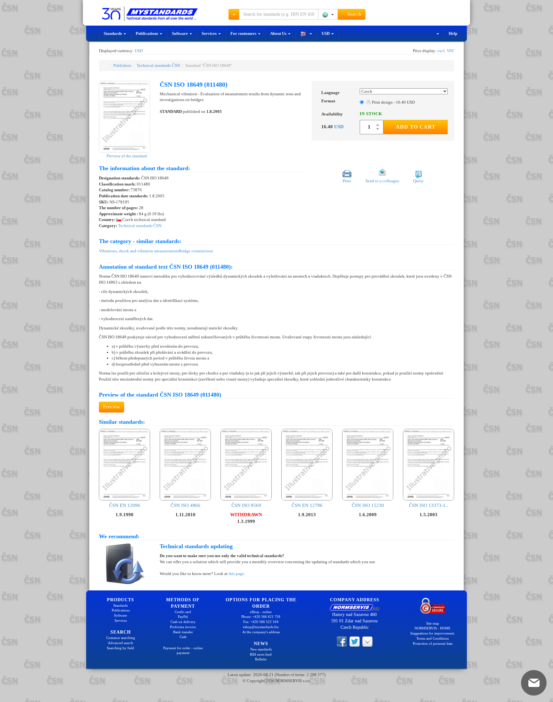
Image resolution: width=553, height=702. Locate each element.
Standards (113, 33)
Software (180, 33)
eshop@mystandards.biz (261, 627)
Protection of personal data (433, 643)
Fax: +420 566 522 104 (260, 622)
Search (353, 14)
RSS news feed (261, 654)
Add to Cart (416, 127)
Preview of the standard (126, 156)
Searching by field (120, 648)
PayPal (183, 617)
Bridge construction (196, 250)
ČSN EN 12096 (124, 505)
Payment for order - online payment (183, 650)
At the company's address (261, 632)
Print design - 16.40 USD (393, 102)
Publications (147, 33)
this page (236, 573)
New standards (261, 649)
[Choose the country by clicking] (328, 14)
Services (210, 33)
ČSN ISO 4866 (185, 505)
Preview (111, 407)
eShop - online (261, 612)
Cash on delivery (183, 622)
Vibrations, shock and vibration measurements (139, 250)
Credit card (183, 612)
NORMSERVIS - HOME (432, 628)
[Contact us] (367, 641)
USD (326, 33)
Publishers (122, 65)
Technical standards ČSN (158, 65)
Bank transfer (183, 632)
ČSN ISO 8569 (246, 505)
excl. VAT (445, 50)
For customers (243, 33)
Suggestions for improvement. (432, 633)
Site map (432, 623)
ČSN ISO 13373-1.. (428, 505)
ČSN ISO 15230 (368, 505)
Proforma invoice (183, 627)
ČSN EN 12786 (307, 505)
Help (453, 33)
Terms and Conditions (432, 638)
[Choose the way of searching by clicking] (233, 14)
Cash (183, 637)
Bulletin (261, 659)
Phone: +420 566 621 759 (260, 617)
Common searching (120, 638)
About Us (278, 33)
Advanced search (120, 643)
